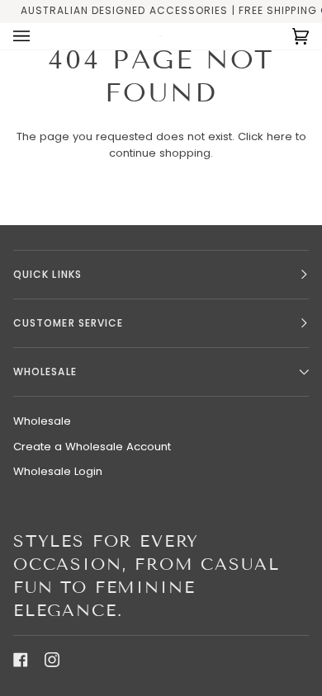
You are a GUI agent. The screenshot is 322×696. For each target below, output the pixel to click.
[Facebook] (20, 659)
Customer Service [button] (68, 323)
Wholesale (42, 421)
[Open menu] (38, 36)
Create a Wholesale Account (92, 446)
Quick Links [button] (47, 274)
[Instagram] (52, 659)
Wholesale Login (57, 471)
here (279, 136)
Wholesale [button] (45, 371)
